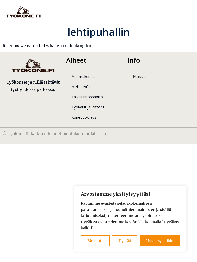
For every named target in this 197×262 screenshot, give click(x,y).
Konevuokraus (83, 117)
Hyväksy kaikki (159, 240)
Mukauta (95, 240)
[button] (181, 12)
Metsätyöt (80, 86)
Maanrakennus (84, 76)
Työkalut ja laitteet (87, 107)
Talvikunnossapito (87, 96)
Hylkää (125, 240)
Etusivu (139, 76)
